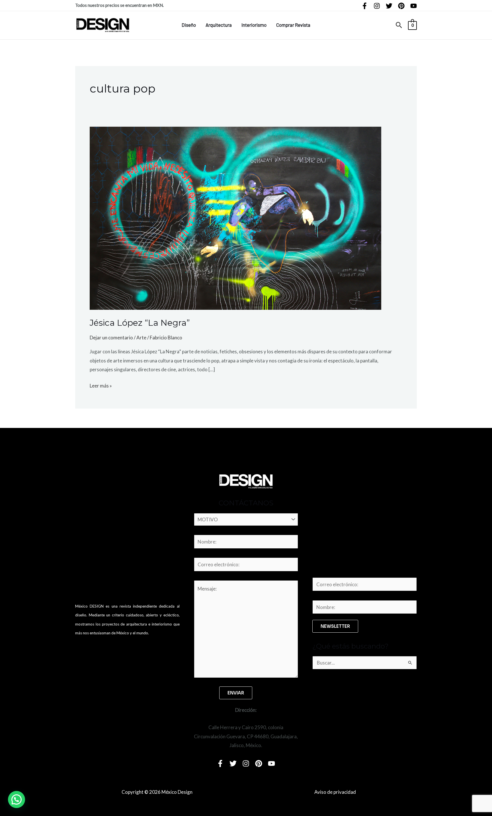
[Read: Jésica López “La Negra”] (235, 218)
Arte (141, 338)
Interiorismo (253, 25)
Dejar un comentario (111, 338)
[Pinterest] (401, 6)
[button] (399, 25)
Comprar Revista (293, 25)
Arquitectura (219, 25)
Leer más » (101, 385)
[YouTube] (413, 6)
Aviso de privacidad (335, 792)
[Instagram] (377, 6)
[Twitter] (389, 6)
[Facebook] (364, 6)
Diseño (189, 25)
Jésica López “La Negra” (140, 322)
